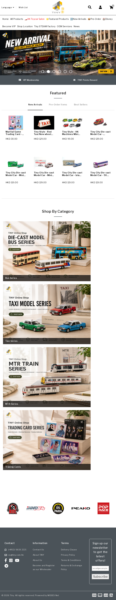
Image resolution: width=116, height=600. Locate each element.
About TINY (38, 555)
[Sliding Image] (58, 52)
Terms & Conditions (71, 560)
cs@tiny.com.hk (16, 555)
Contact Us (38, 549)
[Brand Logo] (13, 508)
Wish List (23, 7)
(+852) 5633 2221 (17, 549)
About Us (37, 560)
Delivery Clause (69, 549)
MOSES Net (53, 595)
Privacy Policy (68, 555)
